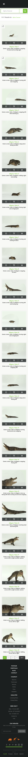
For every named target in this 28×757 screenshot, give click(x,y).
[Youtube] (15, 745)
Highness (14, 751)
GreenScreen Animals (15, 4)
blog (14, 670)
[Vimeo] (12, 745)
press (14, 689)
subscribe (22, 731)
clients (14, 687)
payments (14, 691)
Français (10, 754)
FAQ (14, 718)
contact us (14, 716)
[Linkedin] (18, 745)
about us (14, 679)
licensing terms (14, 698)
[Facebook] (6, 745)
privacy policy (14, 700)
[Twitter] (9, 745)
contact (14, 673)
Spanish (21, 754)
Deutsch (16, 754)
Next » (22, 657)
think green (14, 682)
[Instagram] (21, 745)
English (5, 754)
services (14, 684)
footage (14, 666)
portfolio (14, 668)
